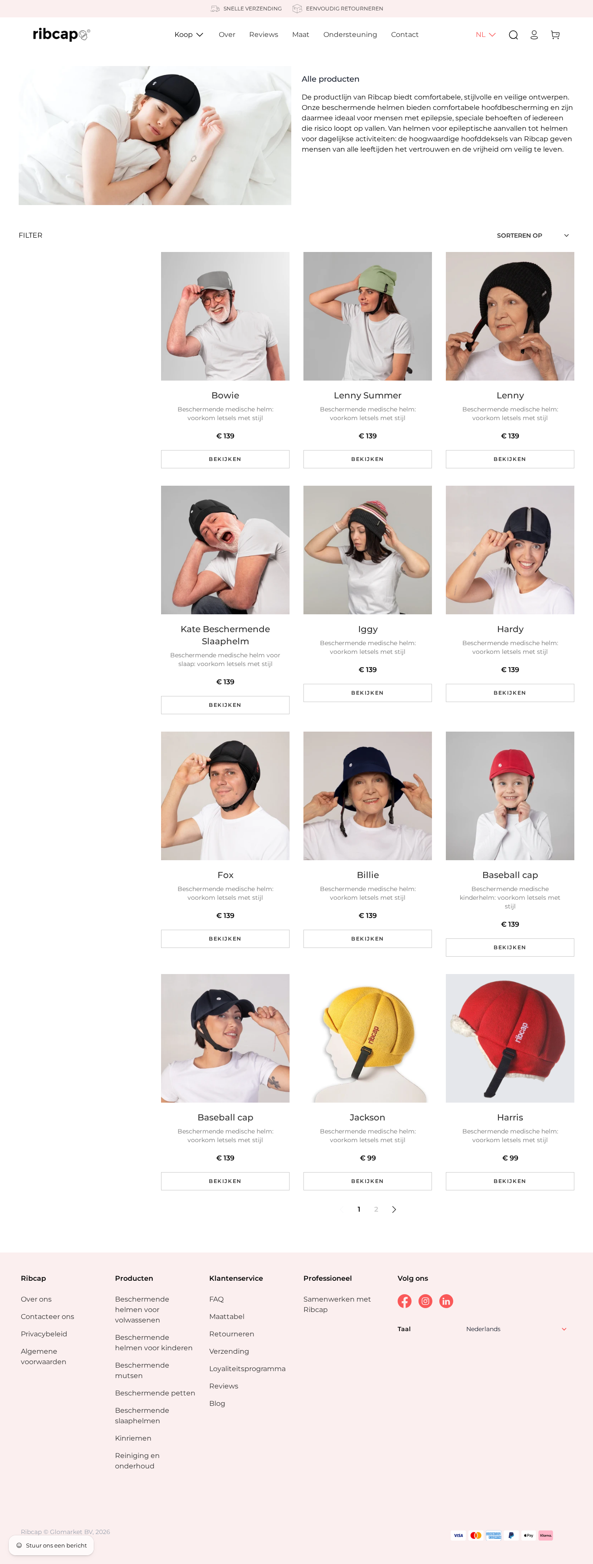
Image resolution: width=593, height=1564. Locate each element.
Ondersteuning (350, 34)
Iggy (368, 629)
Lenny (510, 395)
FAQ (216, 1299)
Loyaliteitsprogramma (247, 1369)
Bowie (225, 395)
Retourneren (231, 1334)
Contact (405, 34)
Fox (225, 875)
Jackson (367, 1117)
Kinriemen (133, 1438)
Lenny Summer (368, 395)
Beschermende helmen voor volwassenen (142, 1309)
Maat (301, 34)
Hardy (510, 629)
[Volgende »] (394, 1209)
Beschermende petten (155, 1393)
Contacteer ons (47, 1316)
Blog (217, 1403)
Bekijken (225, 459)
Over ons (36, 1299)
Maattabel (226, 1316)
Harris (510, 1117)
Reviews (263, 34)
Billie (368, 875)
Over (227, 34)
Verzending (229, 1351)
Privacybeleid (44, 1334)
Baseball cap (510, 875)
